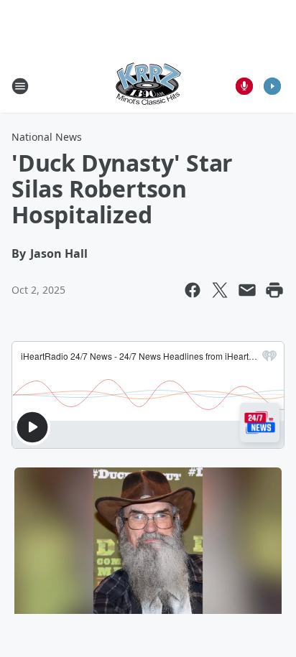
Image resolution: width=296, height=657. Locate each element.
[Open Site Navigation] (20, 86)
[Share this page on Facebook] (192, 290)
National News (46, 137)
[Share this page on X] (220, 290)
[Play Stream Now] (272, 86)
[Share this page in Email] (247, 290)
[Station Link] (148, 85)
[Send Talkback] (244, 86)
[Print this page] (274, 290)
